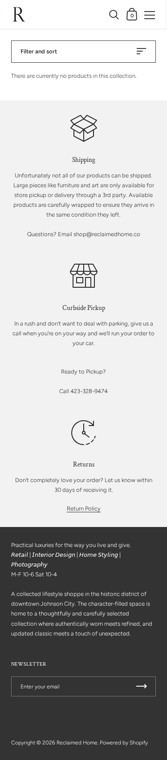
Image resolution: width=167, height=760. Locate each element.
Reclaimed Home (77, 743)
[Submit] (141, 686)
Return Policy (84, 508)
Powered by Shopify (124, 743)
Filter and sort (38, 51)
